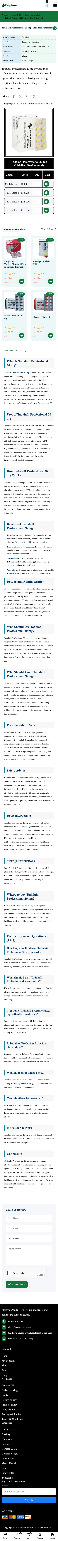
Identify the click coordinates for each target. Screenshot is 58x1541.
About (5, 1355)
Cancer (5, 1443)
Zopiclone (7, 1477)
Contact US (8, 1385)
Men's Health (16, 15)
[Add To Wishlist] (55, 28)
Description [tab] (8, 350)
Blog (4, 1375)
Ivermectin (8, 1458)
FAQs (5, 1394)
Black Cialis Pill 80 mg (13, 316)
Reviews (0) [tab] (21, 350)
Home (6, 15)
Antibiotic (7, 1429)
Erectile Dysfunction (32, 15)
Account (40, 1538)
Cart (28, 1536)
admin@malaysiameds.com (19, 1327)
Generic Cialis (9, 1448)
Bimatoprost (8, 1439)
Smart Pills (8, 1472)
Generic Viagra (10, 1453)
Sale (4, 1370)
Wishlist (17, 1536)
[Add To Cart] (21, 281)
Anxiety (6, 1434)
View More (47, 229)
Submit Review (18, 1284)
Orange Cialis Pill (42, 317)
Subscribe (29, 1500)
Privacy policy (10, 1404)
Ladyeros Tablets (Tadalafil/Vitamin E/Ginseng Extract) (17, 264)
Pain (4, 1468)
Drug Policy (8, 1409)
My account (8, 1360)
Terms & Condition (12, 1419)
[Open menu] (55, 5)
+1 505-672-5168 (15, 1321)
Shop (4, 1365)
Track (52, 1538)
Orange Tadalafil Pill (41, 262)
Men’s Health (9, 1463)
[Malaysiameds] (9, 5)
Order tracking (10, 1390)
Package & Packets (12, 1414)
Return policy (9, 1399)
